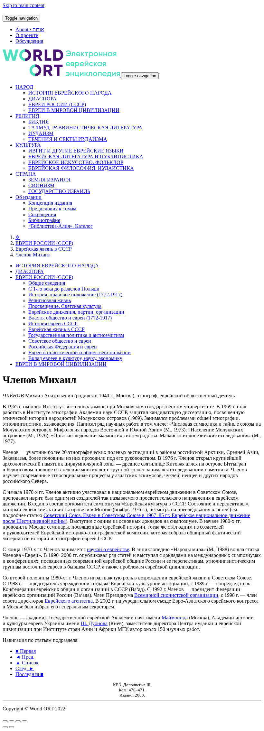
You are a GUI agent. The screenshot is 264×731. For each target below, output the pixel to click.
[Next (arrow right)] (11, 727)
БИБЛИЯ (38, 122)
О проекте (26, 35)
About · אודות (29, 29)
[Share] (11, 721)
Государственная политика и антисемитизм (76, 335)
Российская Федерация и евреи (62, 346)
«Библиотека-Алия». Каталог (60, 226)
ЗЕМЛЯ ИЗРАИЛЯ (49, 179)
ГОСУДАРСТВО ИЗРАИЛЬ (59, 191)
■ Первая (25, 651)
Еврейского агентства (69, 601)
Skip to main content (23, 5)
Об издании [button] (28, 197)
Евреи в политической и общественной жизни (79, 352)
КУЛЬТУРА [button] (28, 145)
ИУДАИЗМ (40, 133)
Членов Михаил (33, 254)
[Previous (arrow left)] (5, 727)
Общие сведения (46, 283)
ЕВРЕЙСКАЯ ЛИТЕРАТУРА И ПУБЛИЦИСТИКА (85, 156)
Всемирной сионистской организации (176, 595)
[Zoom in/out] (24, 721)
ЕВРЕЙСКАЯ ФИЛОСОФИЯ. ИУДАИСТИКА (81, 168)
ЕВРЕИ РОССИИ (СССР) (57, 104)
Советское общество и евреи (59, 341)
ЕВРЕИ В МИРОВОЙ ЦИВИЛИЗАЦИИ (73, 110)
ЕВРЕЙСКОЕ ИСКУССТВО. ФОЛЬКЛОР (75, 162)
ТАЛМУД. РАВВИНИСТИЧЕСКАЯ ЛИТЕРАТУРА (85, 127)
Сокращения (42, 214)
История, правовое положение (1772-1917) (75, 294)
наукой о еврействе (108, 549)
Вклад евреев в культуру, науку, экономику (75, 358)
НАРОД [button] (24, 87)
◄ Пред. (24, 657)
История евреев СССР (53, 323)
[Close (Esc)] (5, 721)
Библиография (44, 220)
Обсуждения (29, 41)
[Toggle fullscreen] (18, 721)
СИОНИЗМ (41, 185)
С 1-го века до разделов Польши (63, 288)
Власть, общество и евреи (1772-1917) (70, 317)
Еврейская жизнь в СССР (43, 249)
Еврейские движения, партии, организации (76, 312)
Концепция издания (50, 203)
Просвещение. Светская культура (64, 306)
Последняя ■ (29, 674)
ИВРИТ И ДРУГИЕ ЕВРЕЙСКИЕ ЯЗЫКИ (76, 150)
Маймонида (175, 617)
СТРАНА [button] (25, 174)
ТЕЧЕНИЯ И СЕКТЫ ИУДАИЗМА (67, 139)
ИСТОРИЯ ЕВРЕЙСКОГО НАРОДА (70, 93)
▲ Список (27, 662)
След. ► (24, 668)
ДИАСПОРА (42, 98)
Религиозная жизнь (49, 300)
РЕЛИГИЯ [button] (27, 116)
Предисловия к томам (52, 208)
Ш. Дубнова (94, 623)
